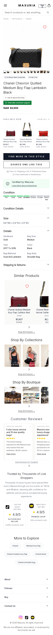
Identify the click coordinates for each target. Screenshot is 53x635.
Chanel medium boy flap (17, 554)
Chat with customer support (19, 103)
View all (42, 119)
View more (11, 454)
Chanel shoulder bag (26, 562)
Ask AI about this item (15, 98)
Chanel (28, 19)
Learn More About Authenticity (24, 186)
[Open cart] (49, 5)
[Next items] (29, 327)
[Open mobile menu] (5, 5)
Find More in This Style (27, 156)
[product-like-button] (45, 27)
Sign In (42, 6)
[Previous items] (24, 327)
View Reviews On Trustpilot (26, 462)
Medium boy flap (33, 546)
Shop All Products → (26, 332)
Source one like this (26, 164)
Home (5, 19)
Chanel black (40, 554)
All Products (17, 19)
